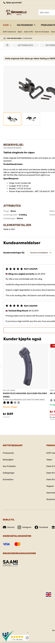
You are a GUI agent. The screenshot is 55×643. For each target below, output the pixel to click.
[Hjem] (6, 45)
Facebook (43, 527)
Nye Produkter (9, 466)
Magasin (50, 486)
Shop (6, 25)
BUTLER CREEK (9, 390)
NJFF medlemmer (9, 32)
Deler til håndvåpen (42, 32)
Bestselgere (8, 459)
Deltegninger (25, 25)
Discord (10, 527)
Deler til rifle (28, 32)
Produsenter (8, 453)
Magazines (6, 417)
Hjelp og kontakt (14, 2)
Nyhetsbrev (8, 479)
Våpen (20, 32)
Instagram (26, 527)
